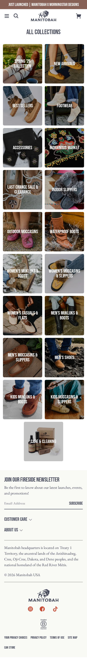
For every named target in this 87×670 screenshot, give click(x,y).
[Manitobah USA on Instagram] (30, 610)
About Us (11, 530)
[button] (6, 16)
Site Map (72, 638)
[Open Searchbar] (16, 15)
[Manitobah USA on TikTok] (55, 611)
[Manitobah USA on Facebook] (42, 610)
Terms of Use (57, 638)
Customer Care (15, 519)
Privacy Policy (38, 638)
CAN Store (9, 648)
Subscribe (76, 503)
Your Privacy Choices (15, 638)
